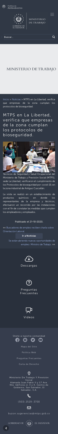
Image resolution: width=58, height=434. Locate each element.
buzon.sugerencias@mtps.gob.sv (29, 413)
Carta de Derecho (29, 364)
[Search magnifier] (53, 36)
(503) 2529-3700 (29, 401)
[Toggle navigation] (52, 14)
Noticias (16, 99)
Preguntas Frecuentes (29, 358)
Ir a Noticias (29, 236)
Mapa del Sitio (29, 346)
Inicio (6, 99)
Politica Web (29, 352)
